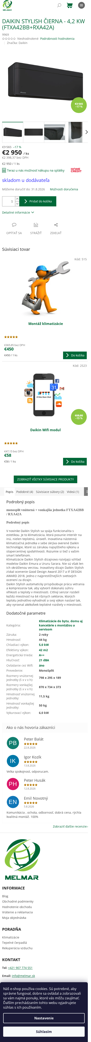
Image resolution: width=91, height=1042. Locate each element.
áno (41, 665)
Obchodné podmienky (17, 901)
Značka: (17, 43)
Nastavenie (44, 1018)
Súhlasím (44, 1031)
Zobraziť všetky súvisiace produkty (45, 479)
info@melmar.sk (23, 976)
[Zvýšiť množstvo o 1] (17, 198)
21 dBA (44, 660)
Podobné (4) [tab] (24, 492)
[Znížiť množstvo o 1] (17, 203)
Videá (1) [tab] (73, 492)
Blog (5, 896)
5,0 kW (44, 645)
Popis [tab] (9, 492)
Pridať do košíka (40, 201)
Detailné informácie (16, 212)
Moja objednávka (14, 918)
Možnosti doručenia (64, 189)
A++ (41, 655)
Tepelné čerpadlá (14, 943)
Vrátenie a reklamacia (17, 912)
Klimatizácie (10, 937)
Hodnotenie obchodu (17, 907)
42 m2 (43, 650)
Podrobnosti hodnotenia (57, 39)
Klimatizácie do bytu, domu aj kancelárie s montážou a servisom (61, 625)
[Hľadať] (59, 5)
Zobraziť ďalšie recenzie (70, 826)
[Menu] (81, 5)
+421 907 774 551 (20, 968)
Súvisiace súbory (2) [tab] (50, 492)
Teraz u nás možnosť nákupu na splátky (36, 170)
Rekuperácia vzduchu (17, 948)
